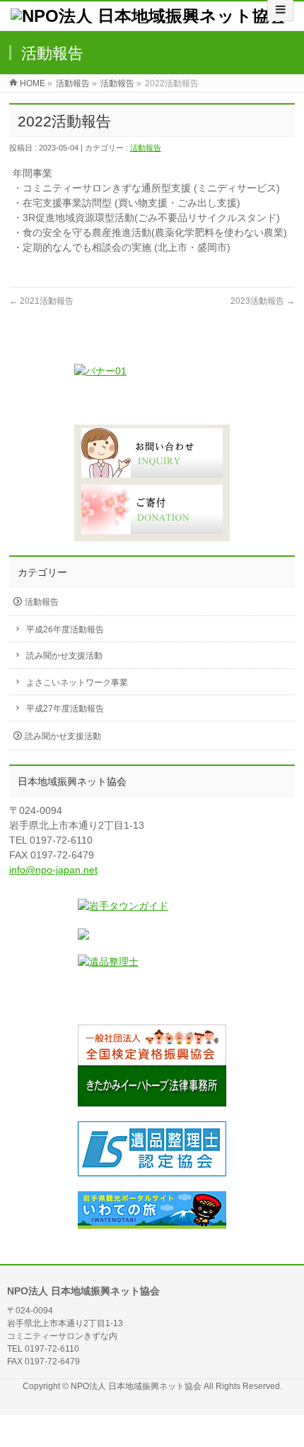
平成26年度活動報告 (65, 629)
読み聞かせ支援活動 (64, 656)
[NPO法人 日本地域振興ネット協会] (148, 15)
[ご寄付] (152, 511)
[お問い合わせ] (152, 453)
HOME (32, 83)
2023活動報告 (262, 301)
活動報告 (73, 83)
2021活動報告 (41, 301)
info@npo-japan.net (53, 869)
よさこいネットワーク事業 (77, 682)
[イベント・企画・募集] (152, 394)
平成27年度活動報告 (65, 709)
